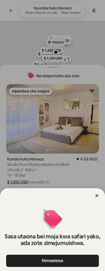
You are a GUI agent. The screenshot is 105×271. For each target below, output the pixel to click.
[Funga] (97, 196)
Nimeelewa (52, 260)
